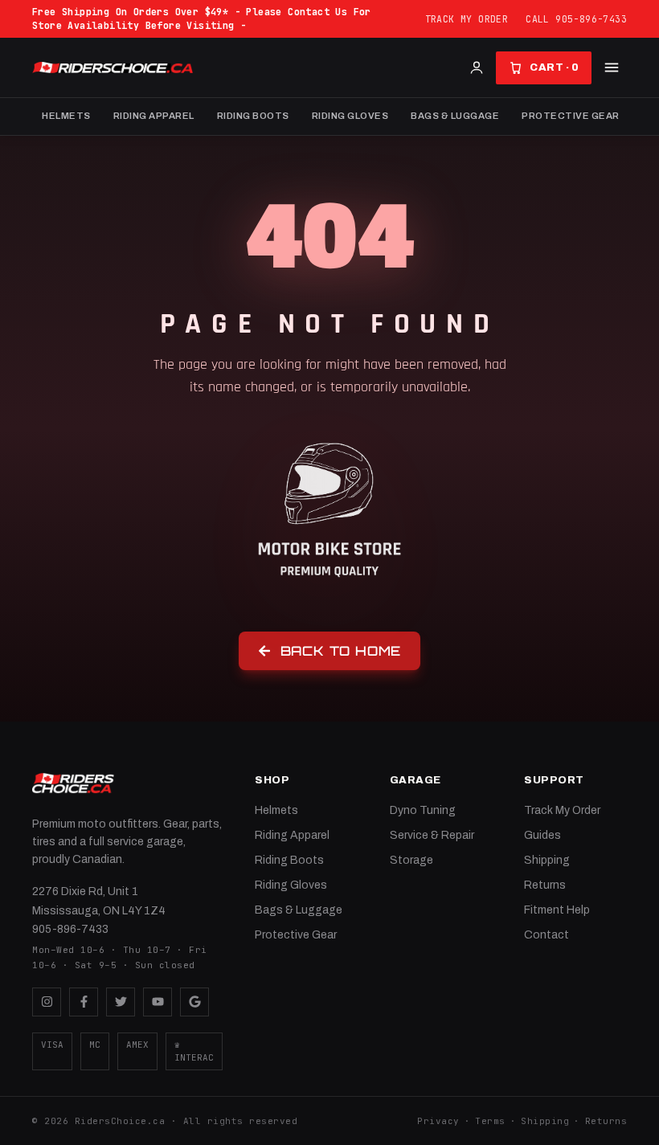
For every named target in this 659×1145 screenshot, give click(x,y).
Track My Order (467, 19)
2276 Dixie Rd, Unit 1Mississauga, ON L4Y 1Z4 (99, 901)
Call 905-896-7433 (576, 19)
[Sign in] (476, 67)
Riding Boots (253, 116)
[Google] (194, 1002)
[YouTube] (157, 1002)
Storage (411, 860)
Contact (546, 935)
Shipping (547, 860)
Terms (490, 1121)
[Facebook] (83, 1002)
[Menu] (611, 67)
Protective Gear (571, 116)
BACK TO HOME (341, 651)
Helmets (66, 116)
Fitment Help (557, 910)
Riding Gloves (350, 116)
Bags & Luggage (455, 116)
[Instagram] (46, 1002)
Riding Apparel (153, 116)
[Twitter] (120, 1002)
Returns (545, 885)
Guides (542, 835)
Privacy (438, 1121)
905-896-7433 (70, 929)
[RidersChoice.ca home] (73, 783)
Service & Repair (432, 835)
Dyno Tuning (423, 810)
